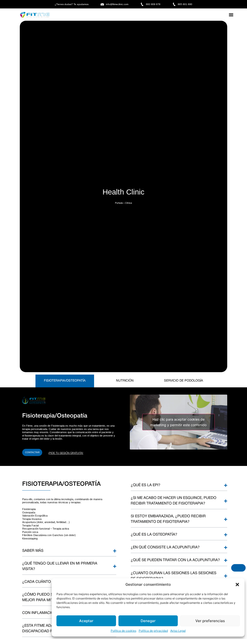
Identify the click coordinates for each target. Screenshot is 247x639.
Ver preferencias (210, 621)
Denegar (148, 621)
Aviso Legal (178, 630)
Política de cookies (123, 630)
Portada (119, 203)
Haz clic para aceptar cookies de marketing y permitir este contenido (178, 422)
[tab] (64, 381)
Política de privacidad (153, 630)
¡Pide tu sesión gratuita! (65, 453)
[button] (237, 584)
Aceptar (86, 621)
